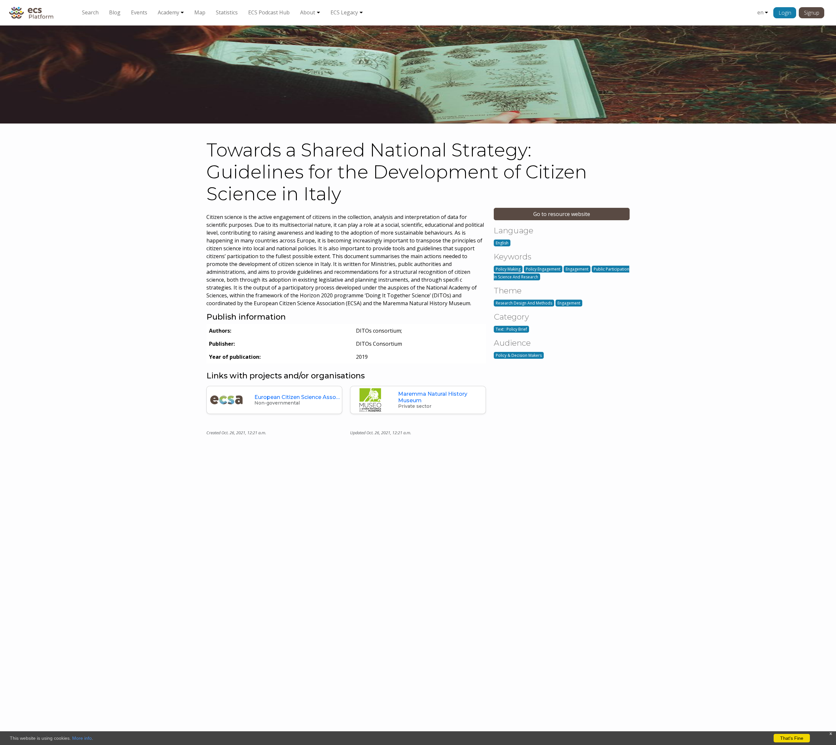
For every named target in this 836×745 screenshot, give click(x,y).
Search (90, 12)
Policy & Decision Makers (519, 355)
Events (139, 12)
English (502, 243)
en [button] (760, 12)
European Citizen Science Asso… (297, 397)
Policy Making (508, 269)
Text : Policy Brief (511, 329)
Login (785, 12)
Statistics (227, 12)
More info (82, 738)
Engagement (577, 269)
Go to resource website (561, 214)
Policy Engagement (543, 269)
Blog (115, 12)
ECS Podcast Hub (269, 12)
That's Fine (791, 738)
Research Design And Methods (524, 303)
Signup (811, 12)
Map (199, 12)
